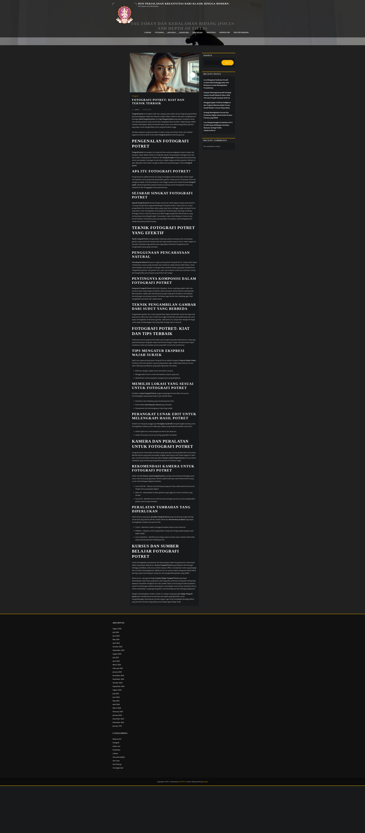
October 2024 (117, 683)
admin (135, 109)
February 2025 (118, 668)
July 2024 (116, 694)
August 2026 (117, 629)
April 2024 (116, 704)
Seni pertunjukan (241, 32)
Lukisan (147, 32)
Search (208, 55)
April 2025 (116, 661)
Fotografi (159, 32)
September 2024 (118, 686)
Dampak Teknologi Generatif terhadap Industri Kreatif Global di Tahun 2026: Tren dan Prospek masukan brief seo (217, 95)
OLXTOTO (181, 782)
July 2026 (116, 632)
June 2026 (116, 636)
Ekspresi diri (224, 32)
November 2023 (118, 722)
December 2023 (118, 719)
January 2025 (117, 672)
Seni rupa (171, 32)
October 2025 (117, 647)
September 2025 (118, 650)
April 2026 (116, 643)
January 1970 (117, 726)
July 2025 (116, 657)
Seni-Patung (197, 32)
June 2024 (116, 697)
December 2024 (118, 675)
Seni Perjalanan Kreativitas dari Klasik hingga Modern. (184, 3)
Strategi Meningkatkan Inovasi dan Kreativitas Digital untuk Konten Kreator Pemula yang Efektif (218, 115)
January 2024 (117, 715)
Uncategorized (118, 768)
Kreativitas (211, 32)
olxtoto (205, 782)
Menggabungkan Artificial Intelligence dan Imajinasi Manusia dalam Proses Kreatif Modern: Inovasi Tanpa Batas (217, 105)
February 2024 (118, 712)
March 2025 (117, 665)
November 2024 (118, 679)
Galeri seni (184, 32)
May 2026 (116, 639)
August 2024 (117, 690)
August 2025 (117, 654)
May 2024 (116, 701)
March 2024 (117, 708)
